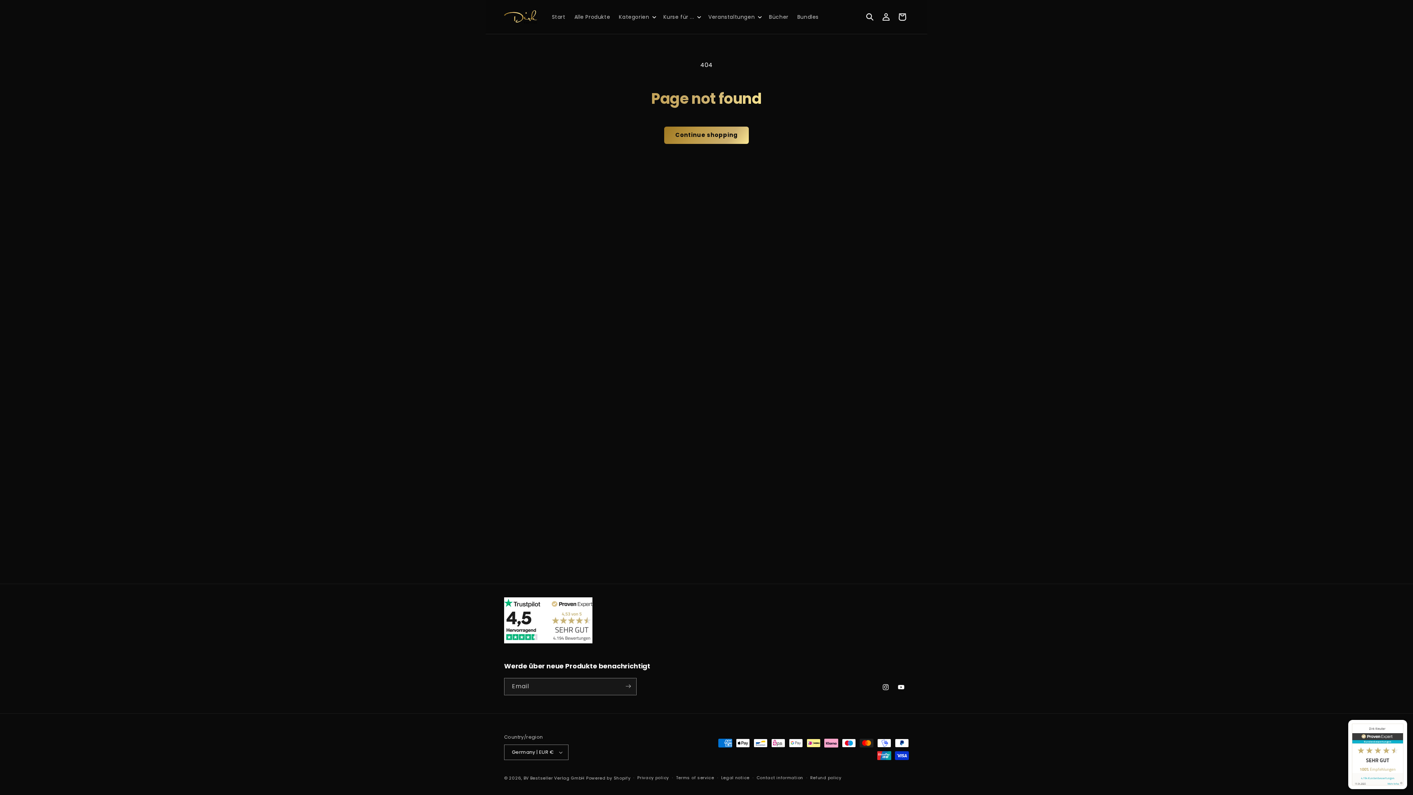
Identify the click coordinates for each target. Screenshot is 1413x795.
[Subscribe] (628, 686)
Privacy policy (653, 778)
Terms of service (695, 778)
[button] (637, 17)
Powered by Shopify (608, 778)
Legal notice (735, 778)
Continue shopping (706, 135)
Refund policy (826, 778)
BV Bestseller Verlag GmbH (554, 778)
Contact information (780, 778)
